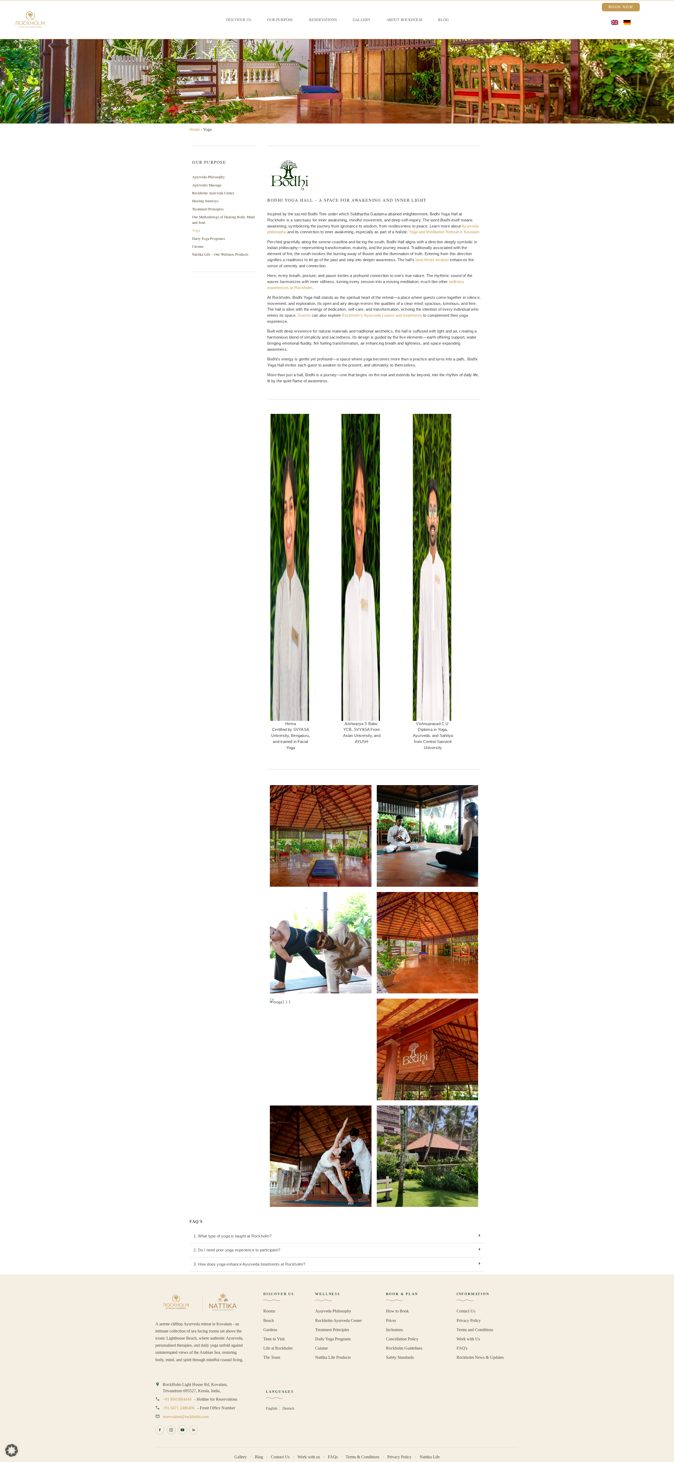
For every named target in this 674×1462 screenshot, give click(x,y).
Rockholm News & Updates (480, 1357)
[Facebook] (159, 1429)
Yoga (196, 230)
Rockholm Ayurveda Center (213, 193)
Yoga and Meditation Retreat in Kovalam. (445, 232)
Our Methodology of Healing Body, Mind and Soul (223, 220)
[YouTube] (182, 1429)
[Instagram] (171, 1429)
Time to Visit (274, 1339)
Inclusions (394, 1329)
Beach (268, 1320)
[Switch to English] (614, 22)
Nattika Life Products (333, 1357)
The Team (271, 1357)
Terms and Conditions (475, 1329)
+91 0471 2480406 (179, 1408)
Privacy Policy (469, 1320)
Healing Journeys (205, 201)
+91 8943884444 (177, 1399)
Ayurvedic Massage (206, 185)
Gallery (240, 1457)
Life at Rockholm (278, 1348)
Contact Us (466, 1311)
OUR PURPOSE (280, 19)
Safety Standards (400, 1357)
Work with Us (468, 1339)
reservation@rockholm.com (186, 1416)
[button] (337, 1236)
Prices (391, 1320)
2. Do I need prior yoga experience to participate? (237, 1250)
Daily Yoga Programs (208, 238)
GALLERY (361, 19)
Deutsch (288, 1408)
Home (195, 129)
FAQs (333, 1457)
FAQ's (462, 1348)
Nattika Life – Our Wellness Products (220, 254)
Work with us (309, 1457)
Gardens (270, 1329)
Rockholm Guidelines (404, 1348)
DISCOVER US (238, 19)
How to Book (397, 1311)
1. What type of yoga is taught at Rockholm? (233, 1236)
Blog (443, 19)
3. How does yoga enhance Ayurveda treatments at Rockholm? (249, 1264)
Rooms (269, 1311)
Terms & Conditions (362, 1457)
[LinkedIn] (193, 1429)
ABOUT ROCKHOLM (404, 19)
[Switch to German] (627, 22)
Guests (304, 315)
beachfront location (432, 259)
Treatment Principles (208, 209)
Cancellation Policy (402, 1339)
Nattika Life (430, 1457)
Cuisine (198, 246)
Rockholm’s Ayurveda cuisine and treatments (382, 315)
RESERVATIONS (323, 19)
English (271, 1408)
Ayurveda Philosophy (208, 177)
